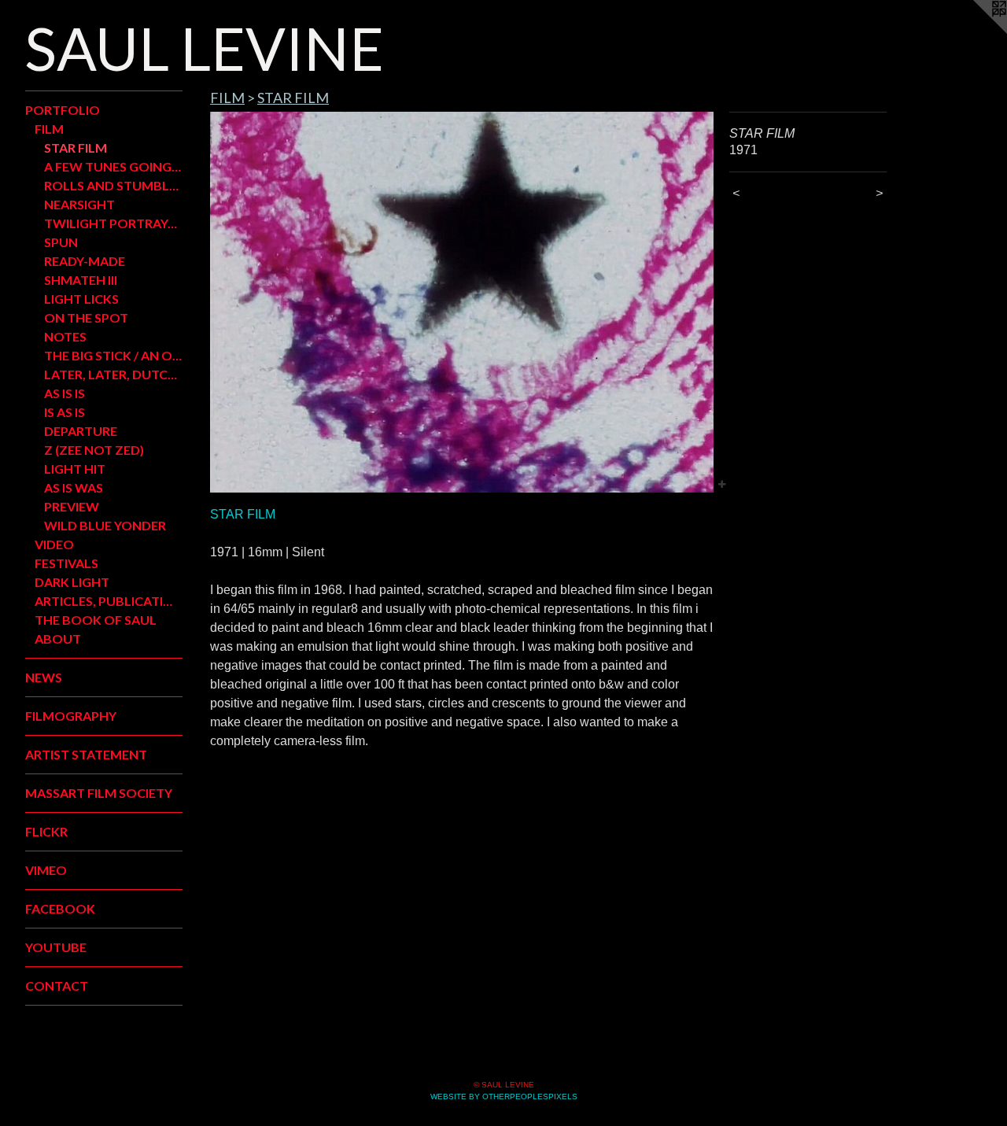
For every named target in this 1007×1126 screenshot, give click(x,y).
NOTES (65, 336)
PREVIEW (71, 506)
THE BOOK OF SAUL (96, 619)
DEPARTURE (80, 430)
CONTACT (56, 985)
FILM (49, 128)
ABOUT (58, 638)
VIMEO (46, 869)
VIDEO (54, 544)
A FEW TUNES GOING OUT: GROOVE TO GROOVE (113, 166)
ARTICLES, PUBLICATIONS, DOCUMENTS (109, 600)
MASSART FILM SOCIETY (98, 792)
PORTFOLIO (62, 109)
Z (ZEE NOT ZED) (94, 449)
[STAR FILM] (462, 302)
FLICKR (46, 831)
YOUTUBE (56, 947)
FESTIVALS (66, 563)
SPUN (61, 241)
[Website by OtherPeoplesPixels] (975, 31)
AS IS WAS (73, 487)
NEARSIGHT (79, 204)
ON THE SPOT (86, 317)
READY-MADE (84, 260)
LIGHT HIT (74, 468)
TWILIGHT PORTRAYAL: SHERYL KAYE (113, 223)
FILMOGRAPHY (70, 715)
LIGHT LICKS (81, 298)
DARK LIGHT (72, 581)
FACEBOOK (60, 908)
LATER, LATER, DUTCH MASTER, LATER (113, 374)
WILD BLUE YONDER (105, 525)
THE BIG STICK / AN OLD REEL (113, 355)
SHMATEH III (80, 279)
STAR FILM (75, 147)
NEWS (43, 677)
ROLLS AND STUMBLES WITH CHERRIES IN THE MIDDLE (113, 185)
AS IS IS (64, 393)
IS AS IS (64, 411)
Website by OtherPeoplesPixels (503, 1096)
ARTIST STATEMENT (86, 754)
